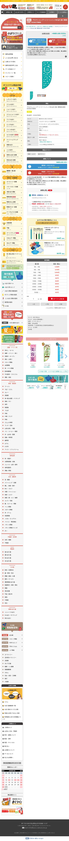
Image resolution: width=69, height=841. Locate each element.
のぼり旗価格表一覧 (10, 705)
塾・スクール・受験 (10, 503)
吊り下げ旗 (8, 663)
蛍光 (6, 603)
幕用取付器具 (8, 302)
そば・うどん (8, 389)
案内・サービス (9, 579)
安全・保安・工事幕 (10, 675)
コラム (6, 702)
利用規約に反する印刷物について (12, 718)
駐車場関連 (8, 371)
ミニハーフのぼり (10, 612)
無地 (6, 597)
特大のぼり (8, 618)
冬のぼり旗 (8, 561)
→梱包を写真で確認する (45, 142)
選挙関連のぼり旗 (10, 582)
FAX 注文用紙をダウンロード (12, 763)
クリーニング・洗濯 (10, 482)
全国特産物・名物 (10, 461)
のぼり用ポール (9, 283)
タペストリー (8, 654)
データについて (8, 753)
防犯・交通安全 (9, 570)
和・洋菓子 (8, 458)
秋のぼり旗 (8, 558)
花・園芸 (7, 479)
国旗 (6, 588)
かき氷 (7, 446)
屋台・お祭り (8, 359)
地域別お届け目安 (61, 162)
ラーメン (7, 386)
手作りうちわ (10, 646)
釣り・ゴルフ (8, 488)
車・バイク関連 (9, 368)
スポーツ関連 (8, 509)
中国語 (7, 600)
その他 (7, 306)
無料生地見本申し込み (11, 65)
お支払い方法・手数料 (10, 731)
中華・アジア (8, 416)
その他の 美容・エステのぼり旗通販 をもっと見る (53, 371)
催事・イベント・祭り (11, 353)
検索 (19, 27)
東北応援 (7, 591)
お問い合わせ (51, 832)
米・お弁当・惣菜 (10, 434)
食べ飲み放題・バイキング (12, 398)
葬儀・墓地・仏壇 (10, 576)
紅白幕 (8, 635)
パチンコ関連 (8, 524)
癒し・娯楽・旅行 (10, 485)
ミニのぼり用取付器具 (11, 298)
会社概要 (16, 832)
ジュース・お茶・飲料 (11, 464)
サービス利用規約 (32, 832)
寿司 (6, 404)
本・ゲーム (8, 512)
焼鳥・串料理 (8, 437)
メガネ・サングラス (10, 518)
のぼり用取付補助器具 (11, 291)
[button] (66, 356)
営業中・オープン (10, 356)
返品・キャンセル (9, 742)
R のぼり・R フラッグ (11, 615)
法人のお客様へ (8, 757)
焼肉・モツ (8, 401)
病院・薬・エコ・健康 (11, 497)
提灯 (6, 678)
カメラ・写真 (8, 500)
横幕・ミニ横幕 (9, 666)
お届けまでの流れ (10, 61)
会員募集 (7, 365)
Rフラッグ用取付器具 (11, 294)
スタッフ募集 (8, 362)
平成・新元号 (8, 594)
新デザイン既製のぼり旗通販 (45, 26)
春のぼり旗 (8, 552)
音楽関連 (7, 515)
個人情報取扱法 (43, 832)
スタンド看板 (10, 639)
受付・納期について (10, 735)
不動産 (7, 543)
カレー (7, 392)
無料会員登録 (9, 54)
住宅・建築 (8, 539)
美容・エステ (8, 494)
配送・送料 (7, 738)
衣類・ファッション (10, 491)
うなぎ (7, 410)
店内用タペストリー (10, 657)
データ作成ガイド (10, 69)
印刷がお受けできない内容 (11, 713)
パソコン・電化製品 (10, 521)
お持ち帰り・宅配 (10, 428)
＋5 (33, 304)
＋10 (47, 304)
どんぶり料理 (8, 422)
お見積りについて (9, 750)
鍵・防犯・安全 (9, 573)
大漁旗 (7, 681)
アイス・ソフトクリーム (12, 449)
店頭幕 (7, 660)
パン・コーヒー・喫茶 (11, 431)
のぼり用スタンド (10, 287)
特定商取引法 (23, 832)
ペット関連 (8, 506)
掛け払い (6, 746)
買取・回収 (8, 377)
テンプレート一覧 (10, 73)
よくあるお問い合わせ (11, 58)
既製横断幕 (8, 669)
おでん (7, 443)
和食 (6, 419)
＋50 (60, 304)
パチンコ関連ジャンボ (11, 527)
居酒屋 (7, 395)
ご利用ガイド (8, 727)
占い (6, 530)
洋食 (6, 413)
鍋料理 (7, 440)
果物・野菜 (8, 470)
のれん (7, 672)
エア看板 (8, 650)
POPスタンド (10, 642)
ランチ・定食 (8, 425)
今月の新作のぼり (11, 322)
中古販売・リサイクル (11, 374)
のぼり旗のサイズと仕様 (11, 709)
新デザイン (41, 154)
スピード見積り (9, 76)
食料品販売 (8, 467)
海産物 (7, 407)
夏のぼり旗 (8, 555)
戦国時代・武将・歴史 (11, 585)
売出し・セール (9, 350)
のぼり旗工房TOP (30, 26)
